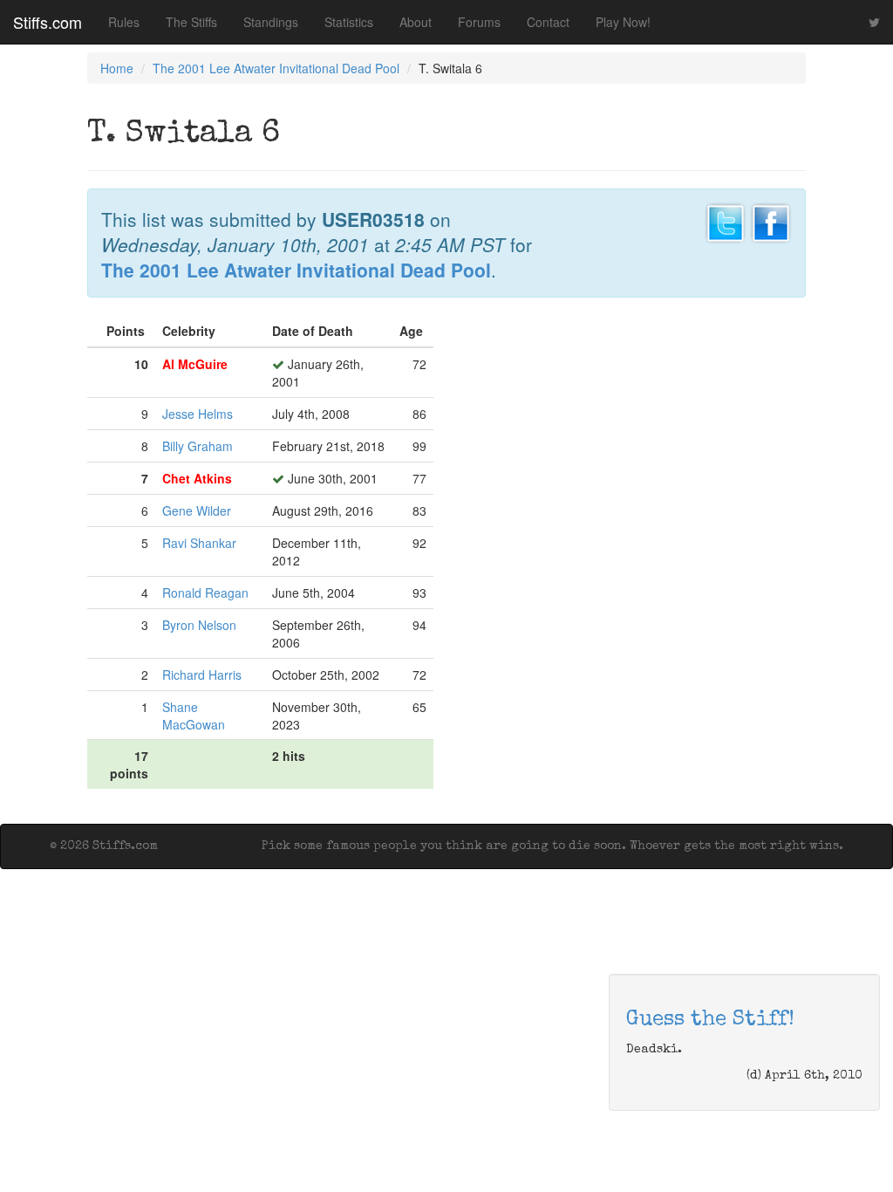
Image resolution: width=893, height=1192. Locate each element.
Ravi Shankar (199, 542)
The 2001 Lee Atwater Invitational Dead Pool (276, 68)
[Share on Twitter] (725, 220)
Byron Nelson (199, 625)
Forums (479, 22)
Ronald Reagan (205, 592)
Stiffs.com (47, 21)
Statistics (348, 22)
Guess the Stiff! (710, 1020)
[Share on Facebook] (771, 220)
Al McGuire (195, 364)
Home (116, 68)
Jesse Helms (197, 413)
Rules (124, 22)
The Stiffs (191, 22)
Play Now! (623, 22)
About (415, 22)
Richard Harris (202, 674)
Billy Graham (197, 446)
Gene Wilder (196, 510)
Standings (270, 22)
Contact (548, 22)
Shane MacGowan (193, 715)
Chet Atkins (197, 478)
